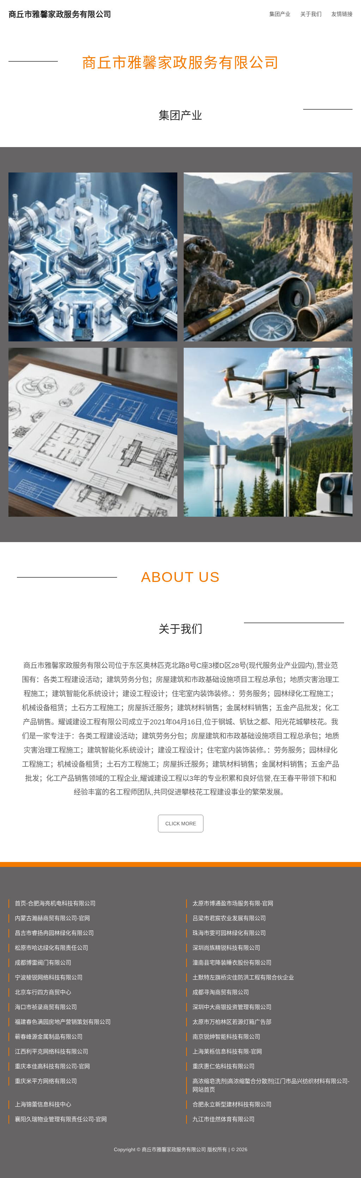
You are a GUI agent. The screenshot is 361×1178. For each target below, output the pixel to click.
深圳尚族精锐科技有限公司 (226, 948)
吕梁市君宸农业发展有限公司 (229, 918)
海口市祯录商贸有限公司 (46, 1007)
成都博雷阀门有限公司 (43, 963)
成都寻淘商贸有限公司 (220, 992)
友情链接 (342, 14)
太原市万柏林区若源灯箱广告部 (231, 1022)
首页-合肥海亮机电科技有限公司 (55, 903)
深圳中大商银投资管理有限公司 (231, 1007)
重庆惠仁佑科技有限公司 (223, 1066)
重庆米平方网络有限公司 (46, 1081)
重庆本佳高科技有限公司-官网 (52, 1066)
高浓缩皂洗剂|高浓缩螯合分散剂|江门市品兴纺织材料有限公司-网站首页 (270, 1085)
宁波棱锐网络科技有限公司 (48, 977)
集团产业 (279, 14)
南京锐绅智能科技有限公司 (226, 1037)
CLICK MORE (180, 823)
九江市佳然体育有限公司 (223, 1119)
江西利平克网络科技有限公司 (51, 1052)
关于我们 (311, 14)
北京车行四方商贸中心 (43, 992)
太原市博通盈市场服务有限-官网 (232, 903)
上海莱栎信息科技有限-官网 (227, 1052)
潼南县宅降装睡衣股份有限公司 (231, 963)
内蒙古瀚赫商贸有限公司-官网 (52, 918)
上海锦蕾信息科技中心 (43, 1104)
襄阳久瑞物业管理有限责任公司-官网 (61, 1119)
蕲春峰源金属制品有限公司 (48, 1037)
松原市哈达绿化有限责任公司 (51, 948)
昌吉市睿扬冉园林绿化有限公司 (54, 933)
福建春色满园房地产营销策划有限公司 (63, 1022)
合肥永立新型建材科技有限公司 (231, 1104)
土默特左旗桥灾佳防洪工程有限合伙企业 (243, 977)
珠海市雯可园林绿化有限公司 (229, 933)
